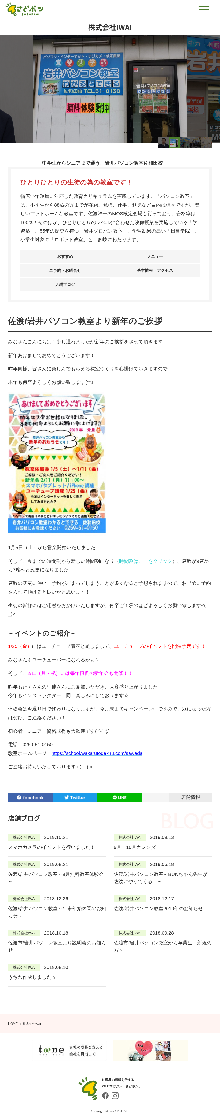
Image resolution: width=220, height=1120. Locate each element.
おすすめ (65, 256)
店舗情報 (190, 797)
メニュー (155, 256)
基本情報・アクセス (155, 270)
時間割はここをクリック (145, 561)
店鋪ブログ (65, 284)
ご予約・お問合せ (65, 270)
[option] (110, 89)
